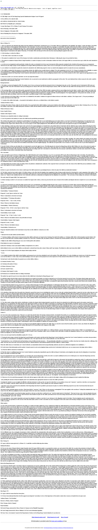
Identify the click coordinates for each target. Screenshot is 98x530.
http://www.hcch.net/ (53, 517)
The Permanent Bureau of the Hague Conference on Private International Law (58, 527)
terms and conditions (57, 521)
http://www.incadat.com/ (7, 7)
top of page (64, 517)
